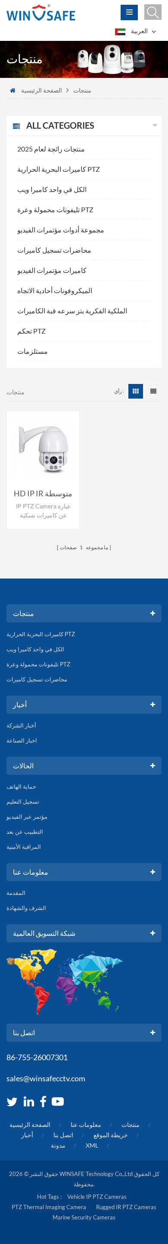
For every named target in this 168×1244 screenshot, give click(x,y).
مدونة (58, 1145)
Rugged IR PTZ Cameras (126, 1207)
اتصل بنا (63, 1135)
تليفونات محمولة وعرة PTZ (55, 209)
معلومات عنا (86, 1124)
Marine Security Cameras (84, 1217)
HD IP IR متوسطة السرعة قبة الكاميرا (43, 494)
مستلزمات (32, 351)
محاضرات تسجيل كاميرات (54, 250)
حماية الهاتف (21, 786)
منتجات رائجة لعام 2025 (51, 149)
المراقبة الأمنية (23, 846)
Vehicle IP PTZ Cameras (97, 1196)
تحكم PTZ (31, 331)
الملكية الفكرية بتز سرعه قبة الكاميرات (72, 310)
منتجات (130, 1124)
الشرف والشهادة (26, 907)
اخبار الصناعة (21, 740)
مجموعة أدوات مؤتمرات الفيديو (60, 230)
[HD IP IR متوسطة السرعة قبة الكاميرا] (43, 447)
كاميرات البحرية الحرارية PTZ (58, 169)
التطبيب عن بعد (24, 831)
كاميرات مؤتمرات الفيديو (52, 270)
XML (92, 1145)
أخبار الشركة (21, 725)
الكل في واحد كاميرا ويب (52, 189)
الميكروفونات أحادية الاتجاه (54, 290)
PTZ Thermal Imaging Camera (49, 1207)
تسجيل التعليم (22, 801)
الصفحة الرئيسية (41, 90)
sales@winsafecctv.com (45, 1078)
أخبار (27, 1135)
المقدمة (15, 892)
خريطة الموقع (110, 1135)
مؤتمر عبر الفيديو (26, 816)
